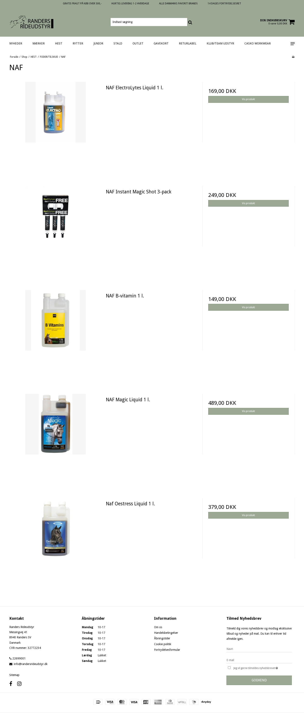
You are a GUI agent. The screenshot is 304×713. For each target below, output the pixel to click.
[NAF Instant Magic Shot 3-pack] (55, 232)
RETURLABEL (187, 43)
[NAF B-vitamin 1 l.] (55, 336)
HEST (58, 43)
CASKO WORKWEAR (257, 43)
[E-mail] (259, 659)
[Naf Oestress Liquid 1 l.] (55, 544)
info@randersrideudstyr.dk (31, 664)
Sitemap (14, 675)
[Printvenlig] (293, 56)
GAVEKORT (161, 43)
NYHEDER (15, 43)
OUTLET (138, 43)
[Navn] (259, 648)
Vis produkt (248, 99)
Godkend (259, 680)
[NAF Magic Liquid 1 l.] (55, 440)
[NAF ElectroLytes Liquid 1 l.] (55, 128)
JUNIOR (98, 43)
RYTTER (78, 43)
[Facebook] (10, 684)
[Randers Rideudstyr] (31, 22)
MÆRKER (38, 43)
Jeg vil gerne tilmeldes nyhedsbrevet (262, 667)
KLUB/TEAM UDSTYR (220, 43)
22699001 (19, 658)
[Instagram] (19, 684)
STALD (118, 43)
